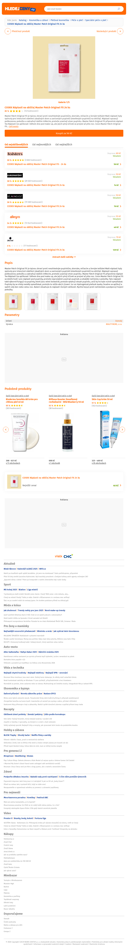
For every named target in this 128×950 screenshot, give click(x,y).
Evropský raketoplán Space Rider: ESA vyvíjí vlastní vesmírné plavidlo (30, 808)
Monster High (9, 883)
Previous (6, 429)
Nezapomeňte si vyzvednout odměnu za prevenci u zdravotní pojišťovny (31, 787)
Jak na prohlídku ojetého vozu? (15, 854)
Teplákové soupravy (11, 899)
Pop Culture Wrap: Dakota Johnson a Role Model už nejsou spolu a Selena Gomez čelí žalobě (39, 760)
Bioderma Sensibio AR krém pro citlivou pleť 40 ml (22, 400)
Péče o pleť (77, 20)
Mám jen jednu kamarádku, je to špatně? (19, 802)
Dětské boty (8, 902)
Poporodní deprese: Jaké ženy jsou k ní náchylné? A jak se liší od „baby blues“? (34, 781)
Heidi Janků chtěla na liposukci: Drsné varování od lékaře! (26, 618)
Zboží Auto (8, 864)
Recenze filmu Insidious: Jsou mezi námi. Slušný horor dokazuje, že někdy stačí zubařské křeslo (40, 677)
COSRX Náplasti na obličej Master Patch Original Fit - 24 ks (36, 164)
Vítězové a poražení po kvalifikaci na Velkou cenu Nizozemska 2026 (29, 663)
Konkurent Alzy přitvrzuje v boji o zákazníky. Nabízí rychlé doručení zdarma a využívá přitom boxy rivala (43, 704)
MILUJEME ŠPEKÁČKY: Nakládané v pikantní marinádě (24, 635)
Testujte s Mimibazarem (13, 880)
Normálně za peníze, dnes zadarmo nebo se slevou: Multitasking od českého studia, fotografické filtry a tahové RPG (48, 683)
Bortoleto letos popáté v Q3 (14, 659)
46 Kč (116, 227)
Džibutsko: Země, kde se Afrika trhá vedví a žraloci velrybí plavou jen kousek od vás (36, 742)
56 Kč (116, 164)
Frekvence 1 (8, 928)
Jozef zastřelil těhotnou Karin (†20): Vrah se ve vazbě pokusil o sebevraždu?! (33, 615)
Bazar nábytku (9, 909)
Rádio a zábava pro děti (13, 925)
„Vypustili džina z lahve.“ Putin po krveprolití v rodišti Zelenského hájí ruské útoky (35, 579)
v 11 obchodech (13, 463)
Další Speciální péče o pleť (17, 396)
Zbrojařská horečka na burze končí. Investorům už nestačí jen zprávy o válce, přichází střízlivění (40, 701)
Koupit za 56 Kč (64, 133)
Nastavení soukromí (80, 944)
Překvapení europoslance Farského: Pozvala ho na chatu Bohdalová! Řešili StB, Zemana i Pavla (40, 621)
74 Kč (116, 185)
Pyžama (7, 893)
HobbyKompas (9, 858)
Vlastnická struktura (97, 944)
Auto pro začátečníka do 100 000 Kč (17, 861)
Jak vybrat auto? (10, 870)
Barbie (6, 886)
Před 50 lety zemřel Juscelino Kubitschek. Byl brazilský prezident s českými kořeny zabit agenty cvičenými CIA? (46, 576)
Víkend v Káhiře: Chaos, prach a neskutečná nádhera (24, 739)
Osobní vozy (8, 845)
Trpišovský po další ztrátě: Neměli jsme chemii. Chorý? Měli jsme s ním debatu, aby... (36, 594)
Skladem (117, 156)
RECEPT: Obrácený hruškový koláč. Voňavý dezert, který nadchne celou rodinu (33, 642)
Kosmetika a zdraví (38, 20)
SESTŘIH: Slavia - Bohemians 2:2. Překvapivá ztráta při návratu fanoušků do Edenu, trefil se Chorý (41, 822)
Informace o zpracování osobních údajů (49, 944)
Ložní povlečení (9, 906)
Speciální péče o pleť (95, 20)
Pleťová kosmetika (60, 20)
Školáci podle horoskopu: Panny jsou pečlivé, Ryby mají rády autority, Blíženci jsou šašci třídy (39, 639)
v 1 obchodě (54, 463)
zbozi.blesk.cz (9, 851)
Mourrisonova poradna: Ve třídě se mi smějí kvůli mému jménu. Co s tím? (31, 805)
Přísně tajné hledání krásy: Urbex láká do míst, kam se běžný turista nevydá (33, 746)
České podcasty (10, 922)
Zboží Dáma (8, 848)
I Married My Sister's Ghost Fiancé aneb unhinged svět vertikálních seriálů (32, 763)
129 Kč (116, 250)
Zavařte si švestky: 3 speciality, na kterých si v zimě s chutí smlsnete (30, 722)
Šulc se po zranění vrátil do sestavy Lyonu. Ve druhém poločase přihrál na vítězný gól (36, 600)
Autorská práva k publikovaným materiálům (74, 942)
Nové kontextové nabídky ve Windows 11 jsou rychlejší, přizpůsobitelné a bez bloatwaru (37, 680)
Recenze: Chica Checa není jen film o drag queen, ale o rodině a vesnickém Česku (35, 766)
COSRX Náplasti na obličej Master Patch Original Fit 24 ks (37, 107)
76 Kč (116, 206)
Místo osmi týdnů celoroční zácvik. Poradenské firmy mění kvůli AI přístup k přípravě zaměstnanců (41, 698)
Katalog (22, 20)
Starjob (6, 918)
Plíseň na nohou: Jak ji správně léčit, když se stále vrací (25, 784)
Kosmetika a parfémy (12, 896)
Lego (5, 890)
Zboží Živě (8, 842)
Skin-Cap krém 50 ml (102, 399)
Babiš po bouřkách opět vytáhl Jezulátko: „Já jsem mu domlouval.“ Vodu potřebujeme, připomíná (41, 573)
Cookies (68, 944)
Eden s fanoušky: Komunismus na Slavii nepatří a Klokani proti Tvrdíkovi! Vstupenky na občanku (40, 829)
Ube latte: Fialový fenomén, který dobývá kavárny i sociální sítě (28, 719)
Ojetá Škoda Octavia (12, 867)
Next (122, 429)
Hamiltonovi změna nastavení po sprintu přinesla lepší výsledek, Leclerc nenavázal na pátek (39, 656)
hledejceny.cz (9, 839)
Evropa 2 (7, 931)
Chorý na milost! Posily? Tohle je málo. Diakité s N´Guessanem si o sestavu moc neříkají (36, 597)
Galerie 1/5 (64, 102)
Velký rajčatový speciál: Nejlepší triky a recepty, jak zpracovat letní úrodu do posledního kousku (41, 725)
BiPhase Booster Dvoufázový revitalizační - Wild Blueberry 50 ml (66, 400)
